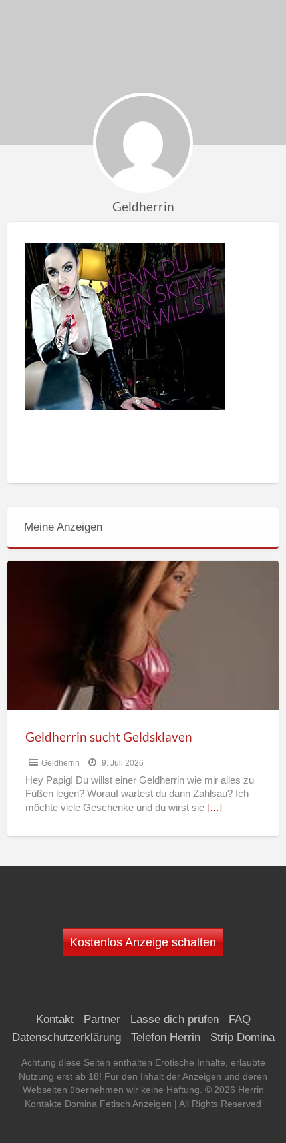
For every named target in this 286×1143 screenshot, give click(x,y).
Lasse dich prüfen (174, 1019)
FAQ (240, 1019)
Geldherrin (60, 763)
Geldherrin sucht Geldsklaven (108, 736)
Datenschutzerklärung (66, 1037)
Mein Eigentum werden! (148, 48)
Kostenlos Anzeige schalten (143, 942)
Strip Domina (242, 1037)
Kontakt (55, 1019)
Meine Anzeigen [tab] (63, 527)
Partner (102, 1019)
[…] (214, 807)
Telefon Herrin (165, 1037)
